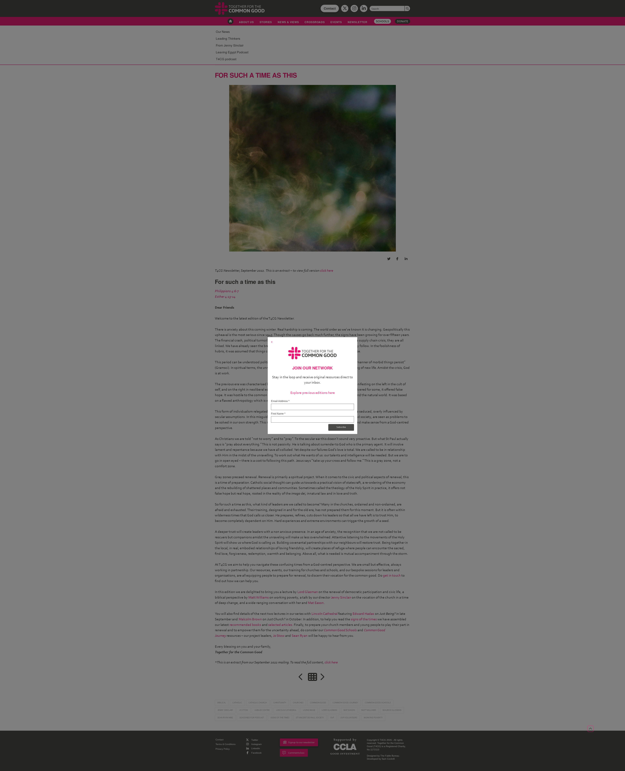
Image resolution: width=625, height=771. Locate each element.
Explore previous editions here (312, 393)
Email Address (280, 401)
